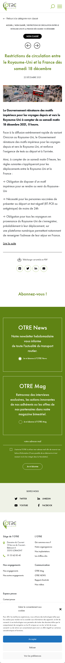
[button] (60, 608)
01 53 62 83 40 (14, 555)
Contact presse (9, 599)
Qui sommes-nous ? (43, 542)
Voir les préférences (32, 655)
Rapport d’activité (42, 580)
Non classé (20, 25)
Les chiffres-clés (41, 556)
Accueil (9, 25)
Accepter (32, 639)
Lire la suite (9, 243)
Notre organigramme (43, 546)
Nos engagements (10, 570)
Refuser (32, 647)
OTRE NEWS (40, 575)
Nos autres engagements (13, 575)
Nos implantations (42, 551)
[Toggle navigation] (59, 6)
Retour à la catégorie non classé (22, 18)
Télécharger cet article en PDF (35, 259)
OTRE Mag (39, 570)
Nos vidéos (39, 584)
